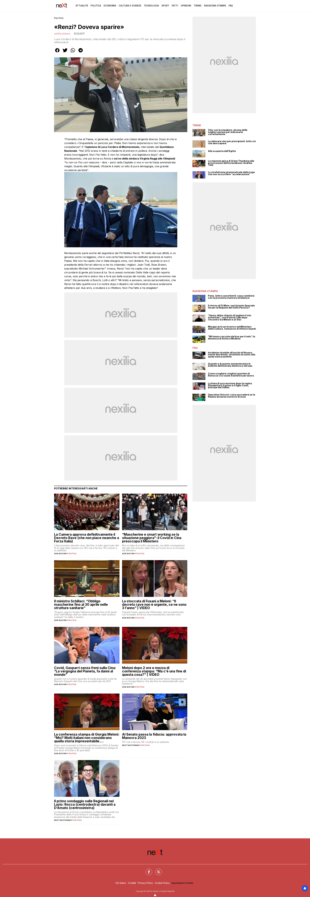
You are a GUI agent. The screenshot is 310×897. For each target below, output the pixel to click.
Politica (96, 5)
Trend (198, 5)
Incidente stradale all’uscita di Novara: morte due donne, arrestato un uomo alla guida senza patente (231, 355)
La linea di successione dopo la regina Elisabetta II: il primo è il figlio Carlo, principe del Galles (230, 385)
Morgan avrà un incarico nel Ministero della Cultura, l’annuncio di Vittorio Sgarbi (232, 328)
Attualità (82, 5)
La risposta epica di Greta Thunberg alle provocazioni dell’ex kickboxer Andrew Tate (231, 163)
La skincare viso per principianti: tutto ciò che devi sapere (232, 142)
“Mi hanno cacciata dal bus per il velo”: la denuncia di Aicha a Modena (231, 338)
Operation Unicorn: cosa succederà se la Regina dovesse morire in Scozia (231, 396)
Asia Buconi (60, 553)
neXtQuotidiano (62, 33)
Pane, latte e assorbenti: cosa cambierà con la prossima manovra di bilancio (231, 297)
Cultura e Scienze (130, 5)
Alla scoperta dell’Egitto (222, 151)
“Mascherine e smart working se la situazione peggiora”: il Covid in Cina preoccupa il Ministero (151, 538)
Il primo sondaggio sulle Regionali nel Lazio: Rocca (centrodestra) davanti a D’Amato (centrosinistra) (84, 804)
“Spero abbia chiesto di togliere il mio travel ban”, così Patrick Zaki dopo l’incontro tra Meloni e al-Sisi (229, 317)
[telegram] (80, 52)
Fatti (175, 5)
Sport (165, 5)
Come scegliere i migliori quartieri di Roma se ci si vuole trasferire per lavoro (231, 375)
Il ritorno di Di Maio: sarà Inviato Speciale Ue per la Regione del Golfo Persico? (231, 307)
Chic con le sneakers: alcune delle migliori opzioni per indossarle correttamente (227, 132)
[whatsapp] (73, 52)
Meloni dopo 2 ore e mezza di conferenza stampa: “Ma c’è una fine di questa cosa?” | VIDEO (154, 671)
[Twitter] (156, 870)
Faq (231, 5)
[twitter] (65, 52)
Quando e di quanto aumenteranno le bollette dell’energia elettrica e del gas (230, 365)
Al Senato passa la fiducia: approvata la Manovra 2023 (154, 736)
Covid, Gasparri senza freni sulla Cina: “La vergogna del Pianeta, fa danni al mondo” (85, 671)
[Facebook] (147, 870)
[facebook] (57, 52)
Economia (110, 5)
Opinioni (186, 5)
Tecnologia (151, 5)
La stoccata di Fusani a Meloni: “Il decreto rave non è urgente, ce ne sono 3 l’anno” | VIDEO (154, 604)
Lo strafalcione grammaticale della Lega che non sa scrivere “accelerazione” (231, 173)
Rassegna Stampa (215, 5)
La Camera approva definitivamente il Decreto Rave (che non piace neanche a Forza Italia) (86, 538)
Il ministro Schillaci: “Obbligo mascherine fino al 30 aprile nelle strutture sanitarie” (81, 604)
